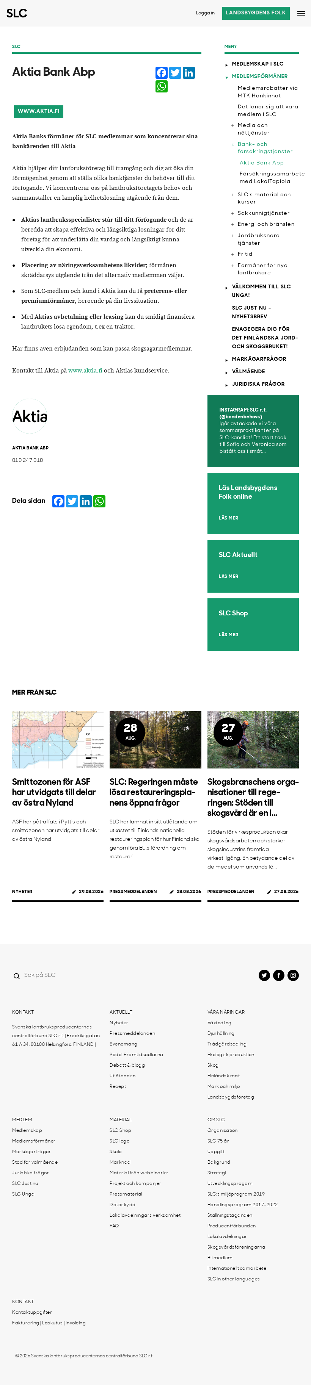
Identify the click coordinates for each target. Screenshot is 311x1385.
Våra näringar (226, 1012)
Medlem (22, 1120)
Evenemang (124, 1044)
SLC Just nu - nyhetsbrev (251, 312)
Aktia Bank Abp (262, 163)
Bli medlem (220, 1258)
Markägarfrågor (259, 359)
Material (121, 1120)
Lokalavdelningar (227, 1237)
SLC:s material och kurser (264, 198)
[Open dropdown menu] (301, 13)
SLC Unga (23, 1194)
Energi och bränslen (266, 224)
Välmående (248, 372)
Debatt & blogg (127, 1065)
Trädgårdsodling (227, 1044)
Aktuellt (121, 1012)
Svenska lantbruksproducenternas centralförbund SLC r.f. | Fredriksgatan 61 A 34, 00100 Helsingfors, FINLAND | (56, 1036)
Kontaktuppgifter (32, 1312)
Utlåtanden (122, 1076)
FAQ (114, 1226)
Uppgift (216, 1152)
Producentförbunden (231, 1226)
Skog (213, 1065)
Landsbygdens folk (256, 13)
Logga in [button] (205, 13)
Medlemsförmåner (260, 77)
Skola (116, 1152)
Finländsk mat (223, 1076)
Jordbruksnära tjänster (259, 239)
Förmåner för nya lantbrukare (263, 269)
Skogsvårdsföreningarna (236, 1247)
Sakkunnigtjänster (264, 213)
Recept (118, 1087)
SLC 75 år (218, 1141)
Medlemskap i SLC (258, 64)
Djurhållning (221, 1033)
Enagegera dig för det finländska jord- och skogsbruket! (265, 338)
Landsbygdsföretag (230, 1097)
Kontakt (23, 1012)
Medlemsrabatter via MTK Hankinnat (268, 92)
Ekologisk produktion (230, 1055)
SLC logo (119, 1141)
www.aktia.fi (39, 111)
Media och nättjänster (254, 129)
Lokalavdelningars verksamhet (145, 1215)
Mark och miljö (223, 1087)
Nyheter (22, 892)
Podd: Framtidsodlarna (136, 1055)
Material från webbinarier (139, 1173)
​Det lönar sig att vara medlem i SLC (268, 110)
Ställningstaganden (230, 1215)
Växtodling (219, 1023)
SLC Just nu (25, 1184)
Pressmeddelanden (133, 892)
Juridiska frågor (258, 384)
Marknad (120, 1162)
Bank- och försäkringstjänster (265, 148)
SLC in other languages (233, 1279)
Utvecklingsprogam (230, 1184)
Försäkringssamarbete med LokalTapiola (269, 178)
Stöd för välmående (35, 1162)
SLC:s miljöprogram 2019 (236, 1194)
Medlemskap (27, 1130)
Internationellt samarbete (237, 1268)
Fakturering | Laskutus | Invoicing (49, 1323)
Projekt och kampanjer (136, 1184)
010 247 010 (27, 460)
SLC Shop (120, 1130)
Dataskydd (123, 1205)
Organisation (222, 1130)
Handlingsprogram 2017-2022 (242, 1205)
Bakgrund (219, 1162)
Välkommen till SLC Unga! (261, 291)
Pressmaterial (126, 1194)
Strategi (216, 1173)
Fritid (245, 254)
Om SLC (216, 1120)
